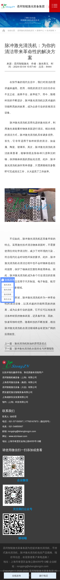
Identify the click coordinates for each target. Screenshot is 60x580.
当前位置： (12, 30)
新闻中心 (40, 30)
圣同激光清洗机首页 (25, 30)
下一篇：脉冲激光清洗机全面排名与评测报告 (29, 348)
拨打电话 (43, 575)
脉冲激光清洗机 (28, 552)
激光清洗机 (43, 548)
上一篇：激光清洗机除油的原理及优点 (25, 343)
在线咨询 (16, 575)
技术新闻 (50, 30)
